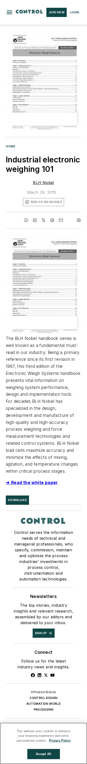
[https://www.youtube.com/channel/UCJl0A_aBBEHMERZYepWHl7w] (52, 675)
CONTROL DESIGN (43, 698)
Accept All (43, 754)
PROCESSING (44, 709)
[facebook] (26, 220)
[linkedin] (34, 220)
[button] (9, 12)
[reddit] (52, 220)
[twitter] (43, 220)
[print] (78, 220)
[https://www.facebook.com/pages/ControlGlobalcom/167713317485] (32, 675)
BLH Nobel (43, 182)
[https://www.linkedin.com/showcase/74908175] (39, 675)
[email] (60, 220)
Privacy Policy (60, 740)
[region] (43, 743)
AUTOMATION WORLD (43, 703)
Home (10, 146)
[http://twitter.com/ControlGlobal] (46, 675)
